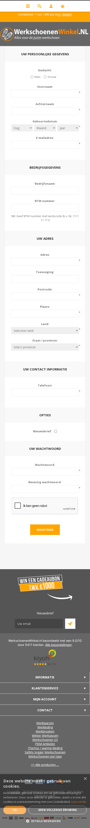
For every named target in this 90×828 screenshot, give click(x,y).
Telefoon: (45, 385)
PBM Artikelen (45, 744)
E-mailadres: (45, 138)
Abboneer (70, 624)
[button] (45, 821)
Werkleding (45, 727)
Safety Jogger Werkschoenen (45, 752)
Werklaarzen (45, 723)
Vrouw (52, 77)
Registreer (45, 530)
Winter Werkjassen (45, 735)
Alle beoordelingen (58, 645)
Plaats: (45, 307)
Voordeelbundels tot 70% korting (64, 14)
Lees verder (79, 802)
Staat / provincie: (45, 340)
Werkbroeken (45, 731)
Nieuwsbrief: (42, 431)
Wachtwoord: (45, 465)
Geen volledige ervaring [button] (57, 810)
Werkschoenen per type (45, 756)
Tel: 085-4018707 (19, 14)
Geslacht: (45, 70)
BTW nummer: (45, 201)
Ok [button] (15, 810)
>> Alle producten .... (45, 765)
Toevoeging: (45, 272)
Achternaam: (45, 104)
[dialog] (45, 801)
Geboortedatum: (45, 121)
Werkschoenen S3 (45, 740)
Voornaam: (45, 87)
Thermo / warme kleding (45, 748)
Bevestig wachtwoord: (45, 482)
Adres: (45, 255)
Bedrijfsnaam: (45, 184)
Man (37, 77)
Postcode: (45, 289)
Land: (45, 324)
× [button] (85, 778)
